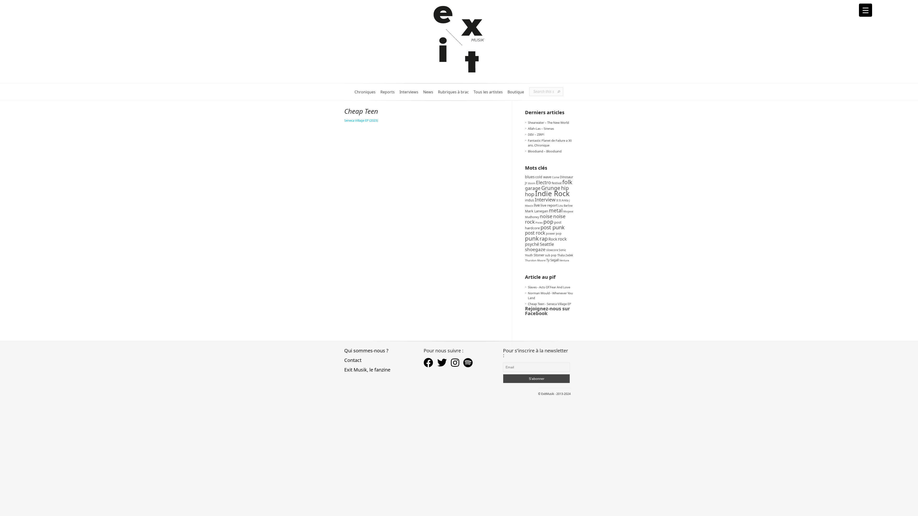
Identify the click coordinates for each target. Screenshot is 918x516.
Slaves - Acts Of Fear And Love (549, 287)
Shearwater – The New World (548, 122)
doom (531, 183)
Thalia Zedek (565, 255)
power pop (554, 233)
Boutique (516, 92)
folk (567, 182)
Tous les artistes (488, 92)
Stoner (539, 255)
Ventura (564, 260)
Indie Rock (552, 193)
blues (530, 176)
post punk (553, 227)
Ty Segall (552, 260)
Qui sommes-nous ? (366, 350)
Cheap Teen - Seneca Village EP (549, 304)
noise (546, 216)
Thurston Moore (535, 260)
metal (556, 210)
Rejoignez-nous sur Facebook (547, 311)
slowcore (552, 250)
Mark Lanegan (536, 211)
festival (557, 183)
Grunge (550, 188)
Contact (352, 360)
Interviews (408, 92)
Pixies (539, 222)
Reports (387, 92)
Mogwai (568, 211)
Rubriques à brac (453, 92)
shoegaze (535, 249)
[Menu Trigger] (865, 10)
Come (555, 177)
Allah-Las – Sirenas (541, 128)
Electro (543, 182)
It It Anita (562, 200)
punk (532, 238)
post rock (535, 233)
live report (549, 205)
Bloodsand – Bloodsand (545, 151)
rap (544, 238)
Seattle (547, 244)
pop (548, 221)
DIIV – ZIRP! (536, 134)
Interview (545, 199)
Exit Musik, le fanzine (367, 369)
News (428, 92)
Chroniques (365, 92)
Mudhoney (532, 217)
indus (529, 200)
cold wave (543, 177)
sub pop (551, 255)
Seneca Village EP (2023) (361, 120)
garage (533, 188)
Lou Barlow (565, 205)
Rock (552, 239)
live (537, 205)
